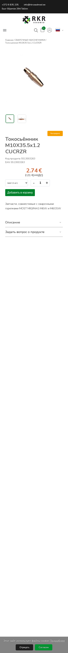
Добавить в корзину (20, 192)
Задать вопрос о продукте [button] (24, 232)
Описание (12, 222)
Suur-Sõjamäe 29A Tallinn (15, 8)
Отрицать (24, 647)
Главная (9, 40)
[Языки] (58, 30)
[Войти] (49, 30)
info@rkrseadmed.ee (34, 4)
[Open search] (36, 30)
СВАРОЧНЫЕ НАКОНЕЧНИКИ (30, 40)
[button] (34, 19)
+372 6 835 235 (10, 4)
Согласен (44, 647)
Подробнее (57, 641)
